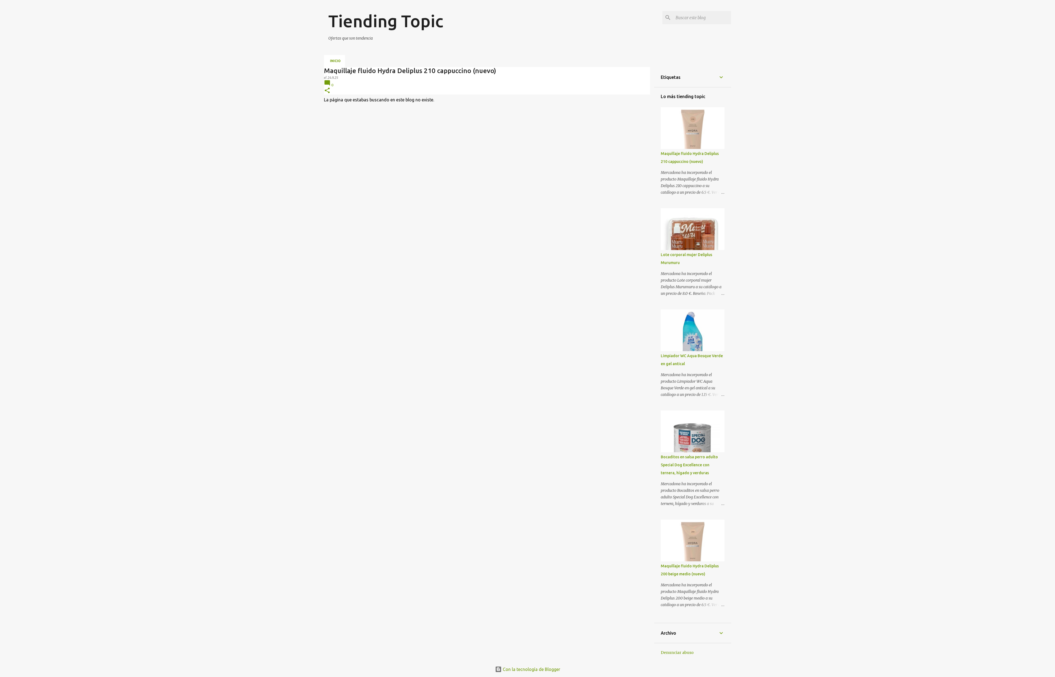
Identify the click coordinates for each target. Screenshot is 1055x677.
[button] (327, 91)
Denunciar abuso (677, 652)
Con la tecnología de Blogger (531, 669)
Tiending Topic (385, 20)
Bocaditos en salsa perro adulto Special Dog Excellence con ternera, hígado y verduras (689, 465)
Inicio (335, 61)
